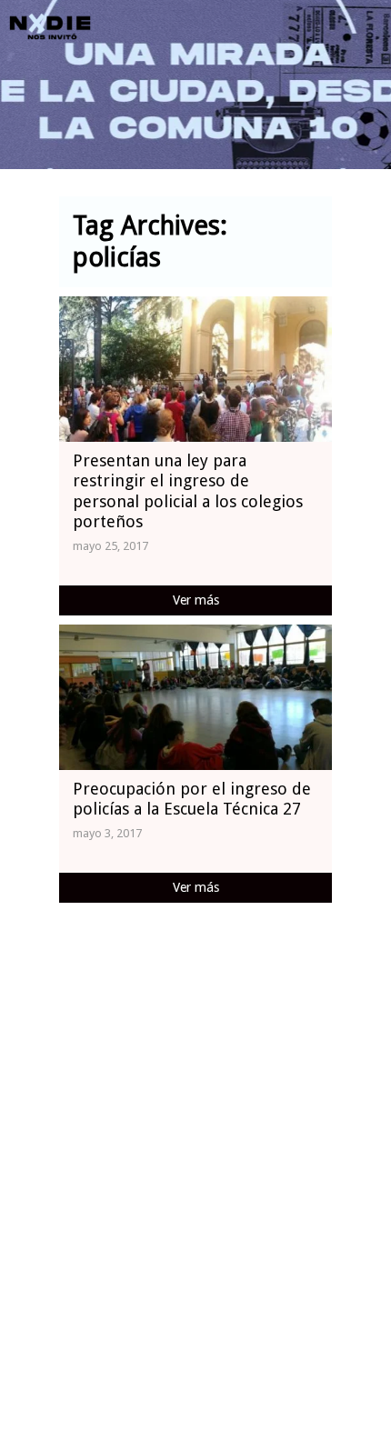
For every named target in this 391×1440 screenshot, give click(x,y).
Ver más (196, 600)
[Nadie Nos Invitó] (50, 27)
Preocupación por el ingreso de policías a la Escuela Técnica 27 (192, 799)
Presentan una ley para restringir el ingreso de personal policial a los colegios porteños (188, 491)
